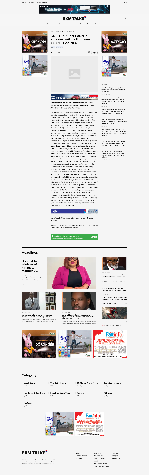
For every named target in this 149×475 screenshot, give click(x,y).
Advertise (24, 2)
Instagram (115, 456)
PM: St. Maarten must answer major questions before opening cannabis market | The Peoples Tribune (114, 298)
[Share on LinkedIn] (97, 52)
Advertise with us (81, 456)
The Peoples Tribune (92, 24)
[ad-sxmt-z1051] (34, 66)
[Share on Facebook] (92, 52)
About (78, 453)
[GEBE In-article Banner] (74, 211)
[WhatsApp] (126, 2)
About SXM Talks (31, 2)
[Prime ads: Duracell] (39, 344)
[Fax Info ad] (110, 344)
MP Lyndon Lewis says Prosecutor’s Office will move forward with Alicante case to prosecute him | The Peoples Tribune (114, 154)
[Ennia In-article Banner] (74, 237)
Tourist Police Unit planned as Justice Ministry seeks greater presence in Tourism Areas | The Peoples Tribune (113, 143)
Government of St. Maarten (102, 466)
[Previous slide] (124, 304)
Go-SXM (103, 24)
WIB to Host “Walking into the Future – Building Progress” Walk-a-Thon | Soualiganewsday (114, 289)
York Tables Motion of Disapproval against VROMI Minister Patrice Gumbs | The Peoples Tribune (114, 121)
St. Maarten (79, 458)
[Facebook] (122, 2)
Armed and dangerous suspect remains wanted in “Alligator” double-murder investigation (114, 89)
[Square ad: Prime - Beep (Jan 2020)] (74, 344)
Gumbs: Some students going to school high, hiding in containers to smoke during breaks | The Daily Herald (114, 111)
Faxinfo (72, 24)
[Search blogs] (120, 2)
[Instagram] (124, 2)
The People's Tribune (100, 464)
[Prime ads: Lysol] (34, 42)
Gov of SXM (80, 24)
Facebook (115, 453)
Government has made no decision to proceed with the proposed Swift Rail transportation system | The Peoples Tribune (113, 100)
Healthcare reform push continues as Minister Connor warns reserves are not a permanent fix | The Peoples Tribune (114, 276)
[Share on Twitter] (94, 52)
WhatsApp (115, 458)
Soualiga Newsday (61, 24)
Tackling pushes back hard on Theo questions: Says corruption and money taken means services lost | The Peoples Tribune (114, 132)
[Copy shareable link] (89, 52)
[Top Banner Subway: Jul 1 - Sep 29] (74, 9)
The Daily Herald (48, 24)
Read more (27, 285)
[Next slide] (126, 304)
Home (52, 31)
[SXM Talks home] (74, 18)
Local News (59, 47)
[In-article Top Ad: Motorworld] (74, 97)
